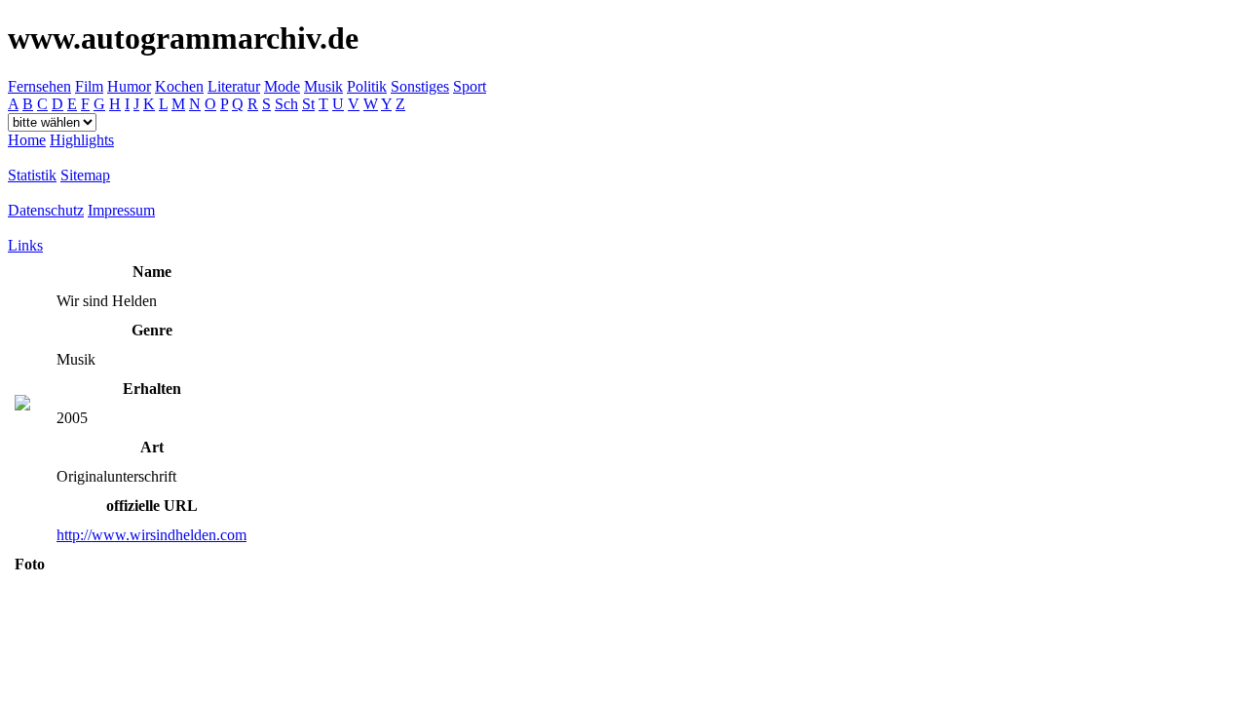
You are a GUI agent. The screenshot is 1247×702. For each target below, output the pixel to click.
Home (27, 140)
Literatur (234, 86)
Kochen (179, 86)
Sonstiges (420, 86)
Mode (282, 86)
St (308, 104)
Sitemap (85, 175)
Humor (129, 86)
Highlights (82, 140)
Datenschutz (46, 210)
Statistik (32, 175)
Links (25, 245)
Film (89, 86)
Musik (323, 86)
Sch (286, 104)
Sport (469, 86)
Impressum (121, 210)
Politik (367, 86)
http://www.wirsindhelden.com (151, 534)
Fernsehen (39, 86)
